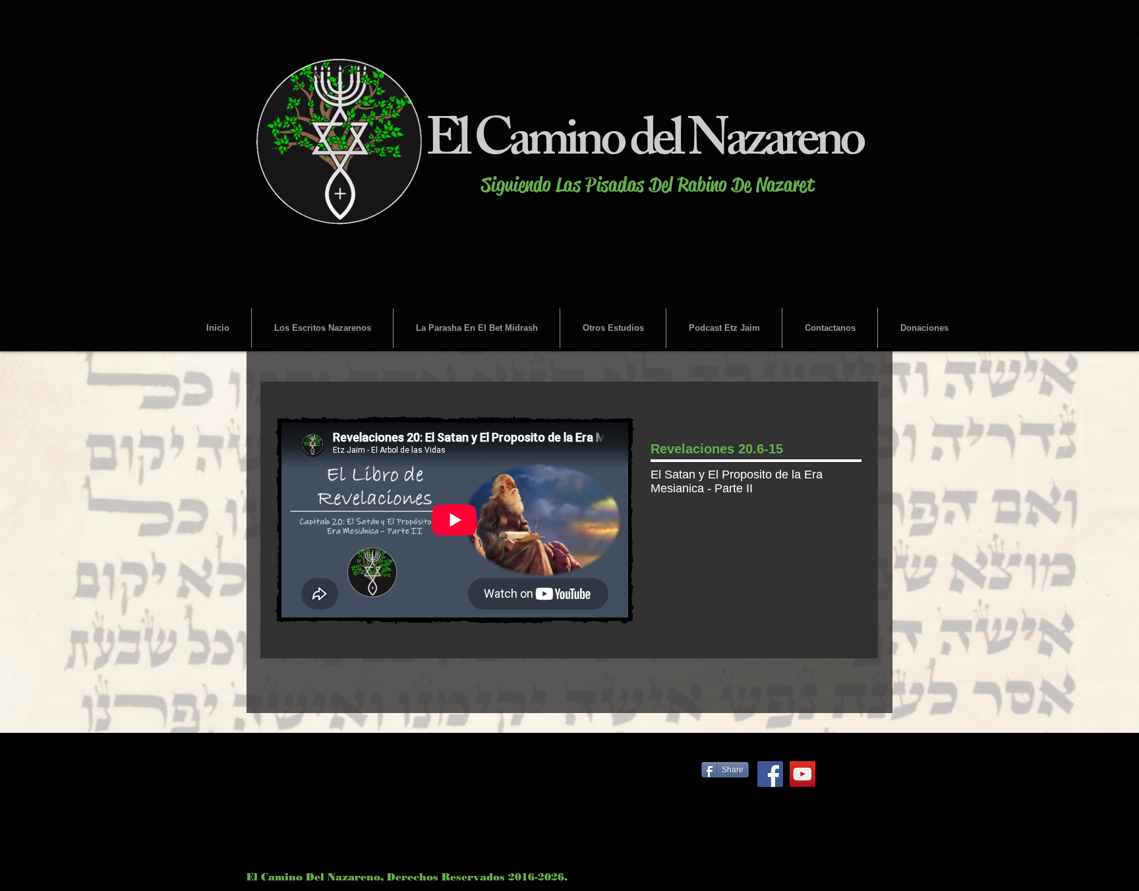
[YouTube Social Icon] (802, 774)
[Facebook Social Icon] (770, 774)
